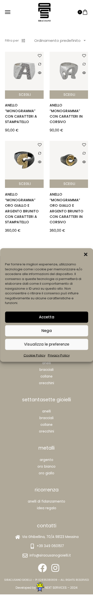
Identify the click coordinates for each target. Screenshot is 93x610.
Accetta (46, 317)
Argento (46, 460)
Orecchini (46, 383)
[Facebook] (42, 567)
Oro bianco (46, 466)
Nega (46, 330)
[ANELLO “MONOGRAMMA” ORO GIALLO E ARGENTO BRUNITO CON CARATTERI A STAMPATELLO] (24, 160)
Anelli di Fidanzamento (46, 501)
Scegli (25, 94)
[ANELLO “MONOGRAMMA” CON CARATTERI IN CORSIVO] (69, 71)
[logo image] (44, 11)
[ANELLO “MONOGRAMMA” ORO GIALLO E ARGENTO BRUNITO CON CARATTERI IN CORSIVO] (69, 160)
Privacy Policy (59, 355)
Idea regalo (46, 508)
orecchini (46, 431)
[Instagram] (55, 567)
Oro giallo (46, 473)
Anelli (46, 363)
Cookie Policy (34, 355)
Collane (46, 376)
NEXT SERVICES (56, 587)
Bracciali (46, 369)
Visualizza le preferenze (46, 344)
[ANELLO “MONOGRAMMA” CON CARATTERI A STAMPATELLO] (24, 71)
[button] (85, 254)
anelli (46, 411)
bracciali (46, 418)
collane (46, 424)
